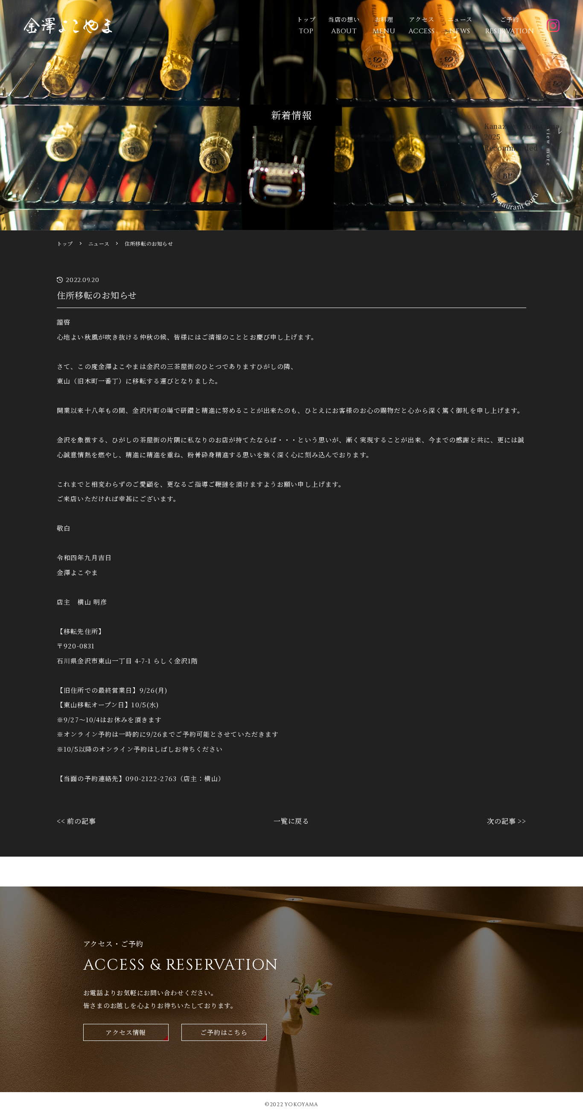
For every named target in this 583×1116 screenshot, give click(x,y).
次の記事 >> (506, 821)
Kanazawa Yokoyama (522, 126)
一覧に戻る (291, 821)
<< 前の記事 (76, 821)
